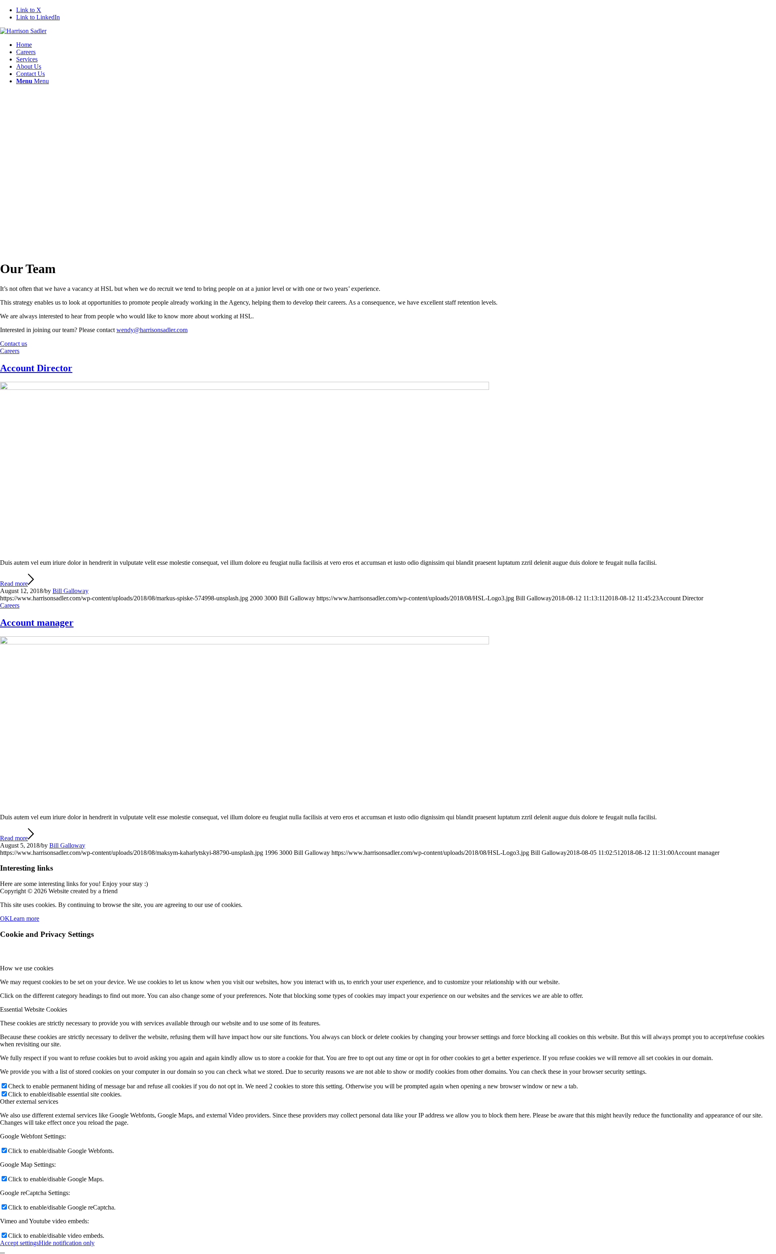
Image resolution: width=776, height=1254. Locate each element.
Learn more (24, 918)
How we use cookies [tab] (26, 968)
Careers (9, 350)
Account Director (36, 368)
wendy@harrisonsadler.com (152, 329)
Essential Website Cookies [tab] (33, 1009)
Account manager (37, 622)
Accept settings (19, 1242)
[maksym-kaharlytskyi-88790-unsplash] (244, 642)
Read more (14, 583)
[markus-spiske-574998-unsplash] (244, 387)
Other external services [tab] (29, 1101)
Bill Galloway (71, 590)
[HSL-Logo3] (23, 30)
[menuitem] (396, 44)
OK (5, 918)
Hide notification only (67, 1242)
